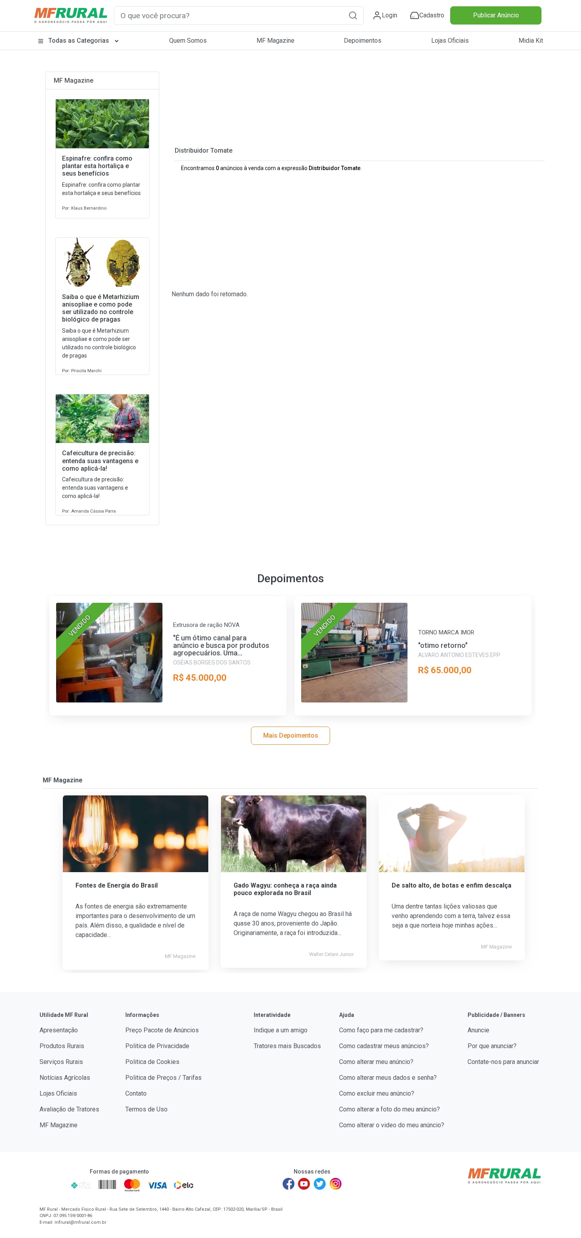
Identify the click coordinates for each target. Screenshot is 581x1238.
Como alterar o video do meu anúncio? (391, 1125)
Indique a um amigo (280, 1030)
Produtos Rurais (62, 1046)
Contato (136, 1093)
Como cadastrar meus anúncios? (384, 1046)
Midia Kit (531, 40)
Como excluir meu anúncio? (376, 1093)
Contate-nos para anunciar (503, 1062)
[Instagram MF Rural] (335, 1184)
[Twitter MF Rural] (320, 1184)
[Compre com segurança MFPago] (52, 1185)
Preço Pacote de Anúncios (162, 1030)
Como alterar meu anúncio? (376, 1062)
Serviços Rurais (61, 1062)
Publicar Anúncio (496, 15)
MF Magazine (275, 40)
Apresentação (59, 1030)
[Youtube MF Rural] (304, 1184)
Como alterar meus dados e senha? (388, 1077)
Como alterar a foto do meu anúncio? (389, 1109)
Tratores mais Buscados (287, 1046)
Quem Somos (188, 40)
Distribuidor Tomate (203, 150)
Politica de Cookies (152, 1062)
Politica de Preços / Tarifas (163, 1077)
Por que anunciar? (492, 1046)
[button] (353, 15)
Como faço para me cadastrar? (381, 1030)
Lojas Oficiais (450, 40)
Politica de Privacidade (157, 1046)
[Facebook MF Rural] (288, 1184)
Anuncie (478, 1030)
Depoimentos (362, 40)
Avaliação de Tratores (69, 1109)
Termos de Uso (146, 1109)
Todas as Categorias (79, 40)
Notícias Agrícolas (65, 1077)
